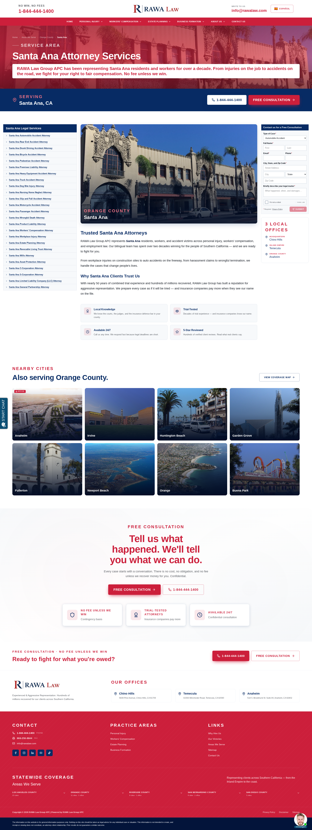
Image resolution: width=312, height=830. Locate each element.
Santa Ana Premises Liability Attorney (28, 167)
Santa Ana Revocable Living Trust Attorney (30, 249)
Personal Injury (89, 21)
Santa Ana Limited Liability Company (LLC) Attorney (35, 281)
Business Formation (189, 21)
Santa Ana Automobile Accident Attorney (29, 135)
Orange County (46, 37)
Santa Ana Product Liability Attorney (27, 224)
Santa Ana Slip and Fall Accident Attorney (30, 199)
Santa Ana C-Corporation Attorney (26, 268)
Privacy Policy (277, 209)
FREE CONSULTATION (271, 100)
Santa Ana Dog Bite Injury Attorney (26, 186)
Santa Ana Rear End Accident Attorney (28, 142)
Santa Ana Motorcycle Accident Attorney (29, 205)
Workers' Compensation (123, 21)
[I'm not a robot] (266, 202)
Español (282, 8)
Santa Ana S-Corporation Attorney (26, 274)
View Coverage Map (277, 377)
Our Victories (214, 739)
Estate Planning (158, 21)
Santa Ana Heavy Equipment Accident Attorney (32, 173)
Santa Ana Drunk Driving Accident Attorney (30, 148)
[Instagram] (24, 753)
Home (70, 21)
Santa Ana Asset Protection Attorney (27, 262)
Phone (288, 153)
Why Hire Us (214, 733)
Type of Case (269, 134)
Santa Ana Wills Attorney (21, 255)
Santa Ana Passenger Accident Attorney (29, 211)
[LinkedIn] (32, 753)
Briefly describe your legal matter (279, 186)
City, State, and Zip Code (274, 163)
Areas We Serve (29, 37)
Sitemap (212, 750)
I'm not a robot (275, 202)
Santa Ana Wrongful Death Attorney (27, 218)
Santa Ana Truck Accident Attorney (26, 180)
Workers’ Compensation (122, 739)
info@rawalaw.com (26, 743)
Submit (299, 209)
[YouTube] (41, 753)
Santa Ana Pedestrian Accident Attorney (29, 161)
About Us (216, 21)
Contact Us (238, 21)
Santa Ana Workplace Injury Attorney (27, 236)
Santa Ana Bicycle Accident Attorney (27, 154)
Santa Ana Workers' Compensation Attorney (31, 230)
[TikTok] (49, 753)
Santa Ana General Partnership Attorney (29, 287)
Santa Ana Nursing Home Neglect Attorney (30, 192)
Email (266, 153)
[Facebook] (15, 753)
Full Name (268, 143)
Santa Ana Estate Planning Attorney (27, 243)
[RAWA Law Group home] (156, 8)
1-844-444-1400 (229, 100)
